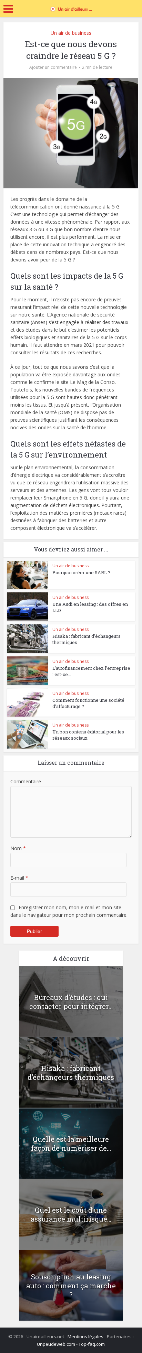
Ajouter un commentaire (53, 67)
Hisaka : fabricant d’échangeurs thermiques (71, 1073)
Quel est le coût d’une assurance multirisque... (71, 1214)
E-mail (19, 877)
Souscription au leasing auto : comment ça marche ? (71, 1285)
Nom (18, 848)
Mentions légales (85, 1336)
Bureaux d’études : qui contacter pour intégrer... (71, 1002)
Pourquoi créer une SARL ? (81, 572)
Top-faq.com (92, 1344)
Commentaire (25, 781)
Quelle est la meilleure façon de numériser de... (71, 1143)
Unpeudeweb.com (56, 1344)
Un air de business (71, 33)
